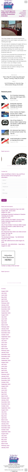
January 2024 (5, 352)
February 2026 (5, 302)
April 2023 (4, 369)
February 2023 (5, 373)
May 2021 (4, 415)
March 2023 (4, 371)
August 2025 (4, 314)
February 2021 (5, 421)
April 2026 (4, 298)
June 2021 (4, 413)
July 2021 (4, 411)
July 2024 (4, 340)
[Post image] (5, 97)
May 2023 (4, 367)
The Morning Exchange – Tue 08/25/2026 (12, 237)
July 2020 (4, 435)
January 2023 (5, 375)
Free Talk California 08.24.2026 (9, 241)
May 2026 (4, 296)
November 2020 (5, 427)
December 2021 (5, 401)
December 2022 (5, 377)
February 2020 (5, 445)
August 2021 (4, 409)
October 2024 (5, 334)
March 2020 (4, 443)
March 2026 (4, 300)
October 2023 (5, 358)
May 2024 (4, 344)
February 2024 (5, 350)
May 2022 (4, 391)
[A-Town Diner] (13, 158)
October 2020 (5, 429)
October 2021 (5, 405)
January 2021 (5, 423)
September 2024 (5, 336)
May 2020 (4, 439)
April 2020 (4, 441)
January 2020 (5, 447)
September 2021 (5, 407)
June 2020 (4, 437)
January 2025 (5, 328)
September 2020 (5, 431)
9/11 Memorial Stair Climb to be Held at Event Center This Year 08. (18, 132)
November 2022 (5, 379)
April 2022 (4, 393)
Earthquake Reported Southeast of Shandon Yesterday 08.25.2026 (16, 105)
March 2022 (4, 395)
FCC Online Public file (17, 466)
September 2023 (5, 360)
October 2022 (5, 381)
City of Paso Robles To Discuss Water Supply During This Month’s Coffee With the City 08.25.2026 (18, 123)
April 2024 (4, 346)
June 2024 (4, 342)
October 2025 (5, 310)
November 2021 (5, 403)
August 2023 (4, 362)
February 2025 (5, 326)
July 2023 (4, 364)
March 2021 (4, 419)
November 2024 (5, 332)
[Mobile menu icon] (25, 2)
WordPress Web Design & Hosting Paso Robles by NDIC (14, 469)
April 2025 (4, 322)
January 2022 (5, 399)
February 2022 (5, 397)
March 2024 (4, 348)
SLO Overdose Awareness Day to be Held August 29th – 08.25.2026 (18, 97)
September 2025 (5, 312)
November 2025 (5, 308)
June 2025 (4, 318)
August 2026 (4, 290)
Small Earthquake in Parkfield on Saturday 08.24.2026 (18, 139)
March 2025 (4, 324)
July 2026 (4, 292)
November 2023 (5, 356)
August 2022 (4, 385)
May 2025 (4, 320)
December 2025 (5, 306)
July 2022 (4, 387)
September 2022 (5, 383)
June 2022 (4, 389)
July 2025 (4, 316)
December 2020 (5, 425)
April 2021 (4, 417)
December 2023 (5, 354)
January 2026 (5, 304)
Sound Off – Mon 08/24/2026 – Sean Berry (13, 244)
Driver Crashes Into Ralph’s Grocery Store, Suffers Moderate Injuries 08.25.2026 (18, 113)
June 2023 (4, 365)
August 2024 (4, 338)
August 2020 (4, 433)
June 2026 (4, 294)
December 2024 (5, 330)
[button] (9, 282)
